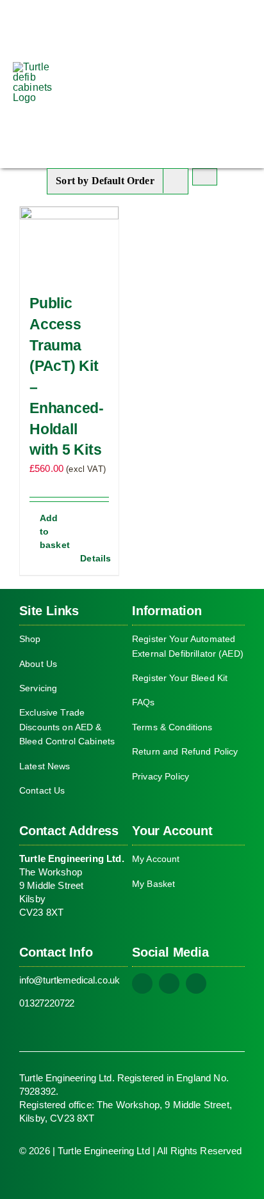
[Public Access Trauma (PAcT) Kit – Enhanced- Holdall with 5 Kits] (69, 244)
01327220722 (46, 1003)
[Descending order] (204, 177)
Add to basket (54, 531)
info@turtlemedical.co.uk (69, 980)
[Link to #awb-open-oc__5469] (243, 84)
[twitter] (169, 983)
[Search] (207, 83)
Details (94, 558)
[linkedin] (196, 983)
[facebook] (142, 983)
